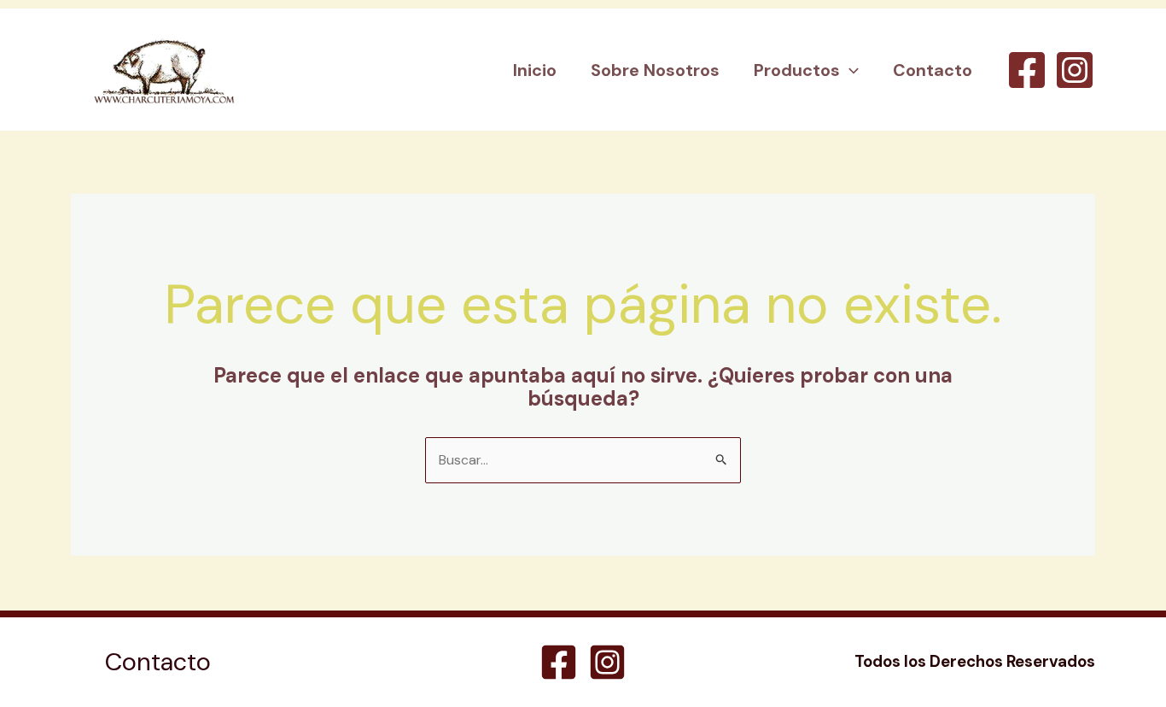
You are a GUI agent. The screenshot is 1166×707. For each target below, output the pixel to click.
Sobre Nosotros (655, 70)
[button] (849, 70)
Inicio (535, 70)
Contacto (932, 70)
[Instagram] (1074, 70)
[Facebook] (1026, 70)
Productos (797, 70)
